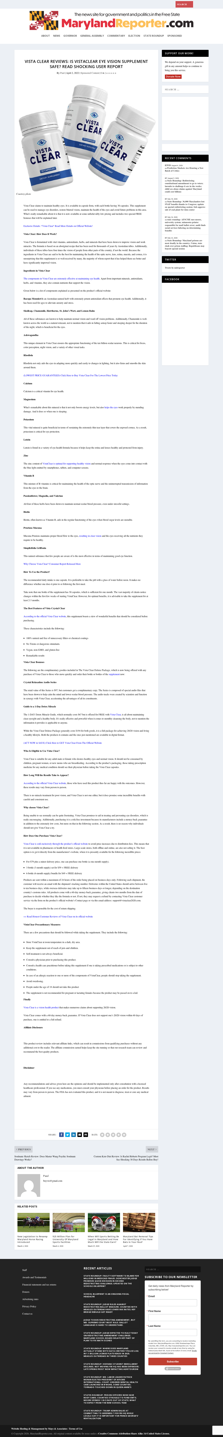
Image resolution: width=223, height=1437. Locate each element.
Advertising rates (30, 1299)
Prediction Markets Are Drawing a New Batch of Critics (184, 169)
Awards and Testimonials (34, 1277)
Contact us (27, 1313)
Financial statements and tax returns (39, 1284)
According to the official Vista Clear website (45, 616)
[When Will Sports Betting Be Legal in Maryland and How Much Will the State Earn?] (104, 1222)
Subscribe (173, 1361)
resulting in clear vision (90, 535)
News (56, 35)
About (45, 35)
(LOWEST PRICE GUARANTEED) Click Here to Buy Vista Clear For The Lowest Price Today (71, 375)
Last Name (154, 1326)
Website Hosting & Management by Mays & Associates (39, 1428)
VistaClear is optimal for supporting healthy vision (67, 463)
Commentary (116, 35)
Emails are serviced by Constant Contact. (172, 1351)
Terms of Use (75, 1428)
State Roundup (154, 35)
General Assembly (92, 35)
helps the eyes (111, 407)
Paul (62, 72)
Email (151, 1296)
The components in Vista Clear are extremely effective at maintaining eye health (62, 278)
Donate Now (173, 76)
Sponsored (174, 35)
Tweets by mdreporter (175, 267)
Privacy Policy (29, 1306)
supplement (114, 674)
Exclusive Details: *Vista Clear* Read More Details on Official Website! (58, 225)
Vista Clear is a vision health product (41, 1007)
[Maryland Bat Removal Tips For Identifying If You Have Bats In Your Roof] (139, 1222)
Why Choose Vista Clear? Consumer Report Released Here (52, 563)
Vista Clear (115, 714)
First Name (154, 1311)
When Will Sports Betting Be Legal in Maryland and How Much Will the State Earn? (103, 1239)
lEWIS (168, 165)
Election (134, 35)
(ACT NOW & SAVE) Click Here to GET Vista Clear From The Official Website (63, 742)
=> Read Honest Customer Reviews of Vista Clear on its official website (58, 916)
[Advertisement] (187, 119)
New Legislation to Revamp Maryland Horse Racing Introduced (32, 1239)
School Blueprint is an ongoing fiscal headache (106, 1295)
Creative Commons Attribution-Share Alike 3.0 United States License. (134, 1433)
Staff (24, 1270)
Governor (70, 35)
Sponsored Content (90, 72)
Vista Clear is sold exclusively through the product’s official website (56, 843)
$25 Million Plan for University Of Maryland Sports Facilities (65, 1239)
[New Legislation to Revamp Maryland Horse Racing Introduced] (33, 1222)
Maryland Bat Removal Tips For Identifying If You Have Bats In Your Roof (138, 1239)
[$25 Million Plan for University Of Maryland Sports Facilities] (69, 1222)
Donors (25, 1291)
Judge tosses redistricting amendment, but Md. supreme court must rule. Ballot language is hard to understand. (109, 1322)
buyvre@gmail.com (52, 1180)
